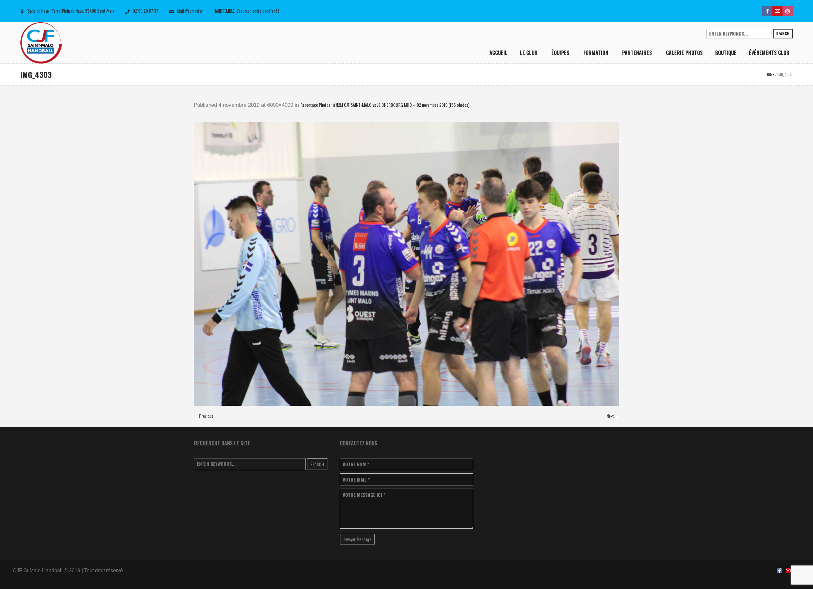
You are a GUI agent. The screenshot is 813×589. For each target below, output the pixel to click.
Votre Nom (356, 464)
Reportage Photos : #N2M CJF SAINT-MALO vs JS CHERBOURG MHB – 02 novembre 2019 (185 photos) (384, 104)
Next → (613, 415)
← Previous (203, 415)
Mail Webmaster (190, 11)
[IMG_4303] (406, 264)
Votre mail (356, 479)
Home (770, 74)
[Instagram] (788, 11)
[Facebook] (767, 11)
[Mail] (777, 11)
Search (782, 33)
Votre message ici (364, 494)
